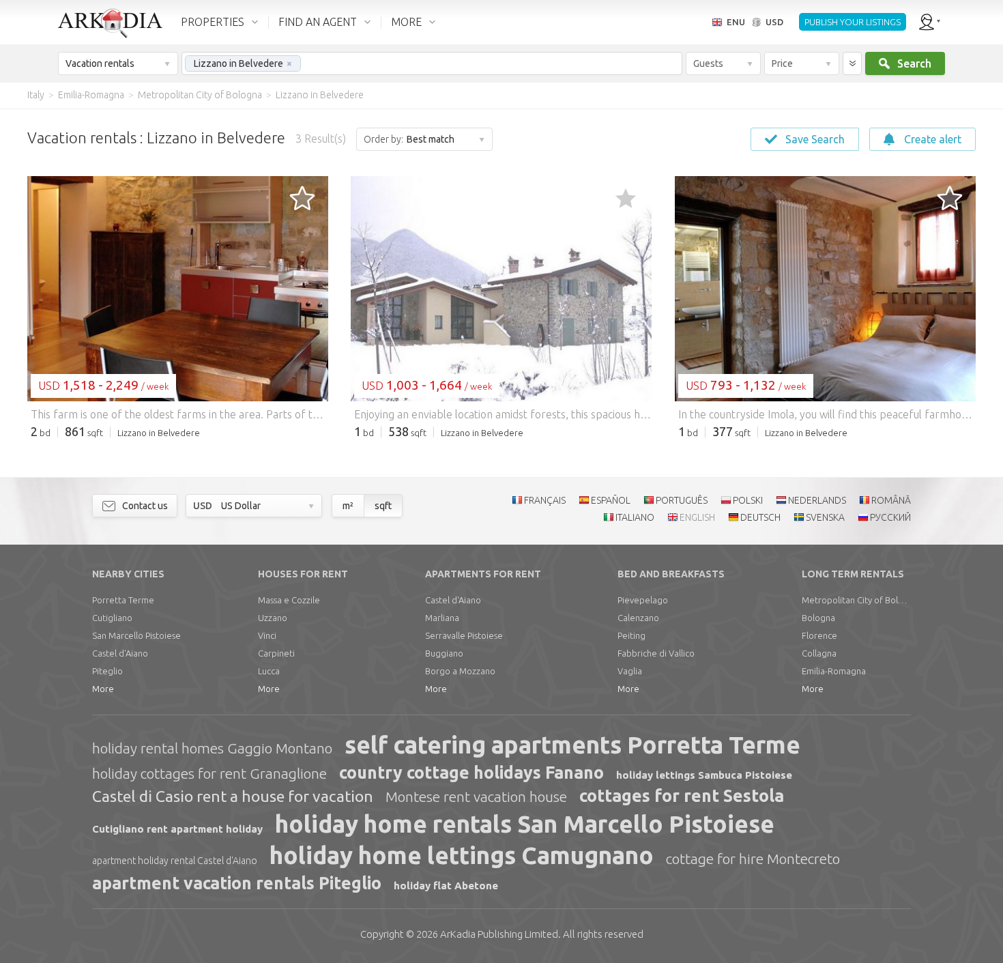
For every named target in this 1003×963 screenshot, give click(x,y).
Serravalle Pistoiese (464, 635)
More (103, 688)
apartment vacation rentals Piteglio (236, 883)
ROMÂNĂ (891, 500)
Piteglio (107, 671)
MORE (406, 22)
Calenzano (638, 617)
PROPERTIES (212, 22)
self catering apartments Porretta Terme (572, 744)
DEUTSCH (760, 517)
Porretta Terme (123, 600)
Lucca (269, 671)
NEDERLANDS (817, 500)
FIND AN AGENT (317, 22)
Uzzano (272, 617)
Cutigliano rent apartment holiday (177, 829)
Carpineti (276, 653)
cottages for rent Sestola (681, 795)
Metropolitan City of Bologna (856, 600)
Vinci (267, 635)
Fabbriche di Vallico (656, 653)
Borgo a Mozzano (460, 671)
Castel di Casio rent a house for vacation (232, 796)
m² (348, 505)
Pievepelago (642, 600)
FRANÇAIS (545, 500)
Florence (819, 635)
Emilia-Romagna (834, 671)
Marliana (442, 617)
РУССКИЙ (890, 517)
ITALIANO (634, 517)
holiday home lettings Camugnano (462, 855)
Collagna (819, 653)
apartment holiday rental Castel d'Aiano (174, 860)
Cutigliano (112, 617)
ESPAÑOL (610, 500)
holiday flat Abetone (446, 885)
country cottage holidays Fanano (471, 772)
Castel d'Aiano (120, 653)
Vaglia (629, 671)
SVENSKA (825, 517)
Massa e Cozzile (289, 600)
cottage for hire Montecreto (753, 858)
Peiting (631, 635)
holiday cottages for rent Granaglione (209, 773)
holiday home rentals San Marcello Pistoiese (524, 823)
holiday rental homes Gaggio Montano (212, 748)
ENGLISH (697, 517)
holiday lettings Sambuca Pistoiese (704, 775)
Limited (499, 934)
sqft (383, 505)
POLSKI (748, 500)
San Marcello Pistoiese (136, 635)
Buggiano (444, 653)
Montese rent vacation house (476, 796)
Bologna (818, 617)
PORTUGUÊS (682, 500)
